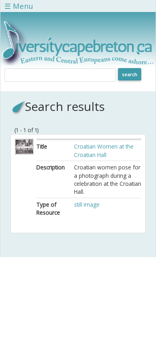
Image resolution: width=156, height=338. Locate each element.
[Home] (78, 63)
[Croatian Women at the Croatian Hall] (24, 152)
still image (87, 204)
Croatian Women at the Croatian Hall (104, 150)
